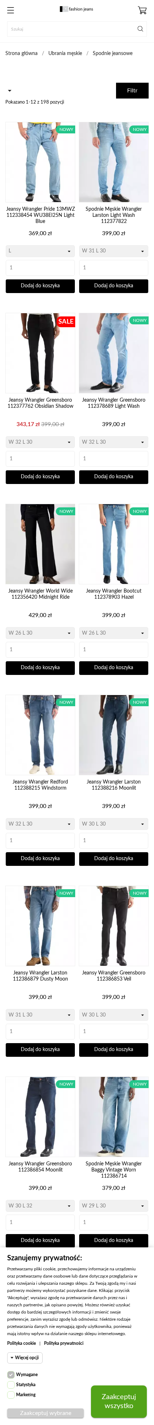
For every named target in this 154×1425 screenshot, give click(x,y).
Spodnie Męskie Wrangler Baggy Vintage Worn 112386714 (114, 1170)
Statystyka (25, 1385)
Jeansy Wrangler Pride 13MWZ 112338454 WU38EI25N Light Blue (40, 215)
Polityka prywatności (63, 1343)
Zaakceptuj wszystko (119, 1401)
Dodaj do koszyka (40, 285)
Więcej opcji (27, 1358)
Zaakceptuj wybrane (45, 1413)
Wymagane (27, 1375)
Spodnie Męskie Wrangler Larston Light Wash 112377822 (114, 215)
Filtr (132, 90)
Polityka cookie (21, 1343)
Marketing (25, 1395)
